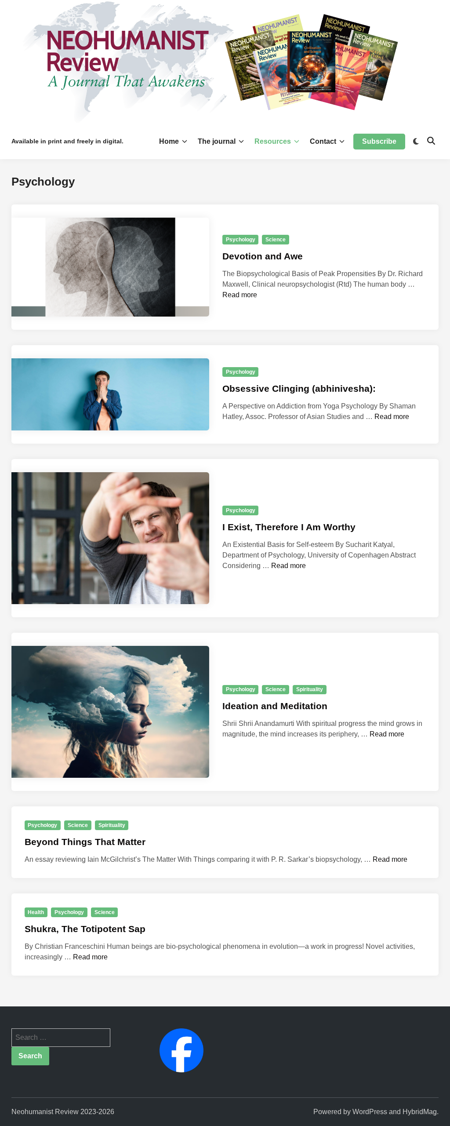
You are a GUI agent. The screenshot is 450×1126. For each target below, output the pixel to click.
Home (169, 141)
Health (36, 912)
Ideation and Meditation (274, 706)
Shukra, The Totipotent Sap (85, 929)
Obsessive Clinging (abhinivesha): (299, 388)
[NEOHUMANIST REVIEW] (225, 61)
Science (275, 240)
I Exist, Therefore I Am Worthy (289, 527)
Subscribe (379, 141)
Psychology (240, 240)
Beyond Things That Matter (85, 842)
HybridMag (420, 1111)
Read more (239, 295)
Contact (323, 141)
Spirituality (309, 689)
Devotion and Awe (262, 256)
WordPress (369, 1111)
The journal (217, 141)
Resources (272, 141)
